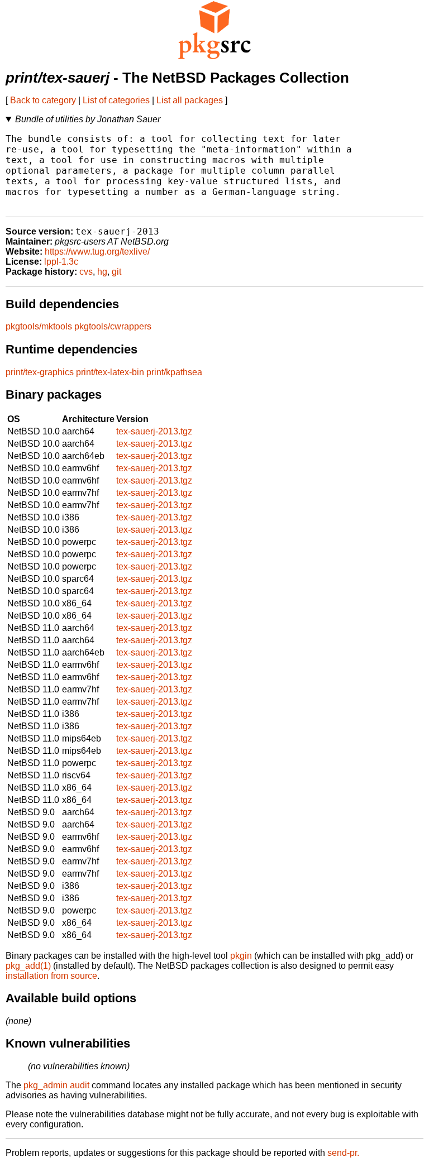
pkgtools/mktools (39, 326)
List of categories (116, 100)
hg (102, 271)
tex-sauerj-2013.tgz (154, 431)
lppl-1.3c (61, 261)
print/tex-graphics (40, 372)
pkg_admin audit (56, 1085)
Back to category (43, 100)
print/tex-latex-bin (110, 372)
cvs (86, 271)
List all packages (189, 100)
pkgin (241, 955)
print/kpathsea (174, 372)
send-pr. (343, 1153)
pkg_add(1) (28, 965)
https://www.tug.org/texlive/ (97, 251)
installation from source (51, 976)
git (116, 271)
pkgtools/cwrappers (112, 326)
